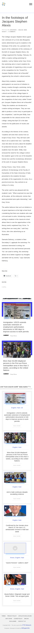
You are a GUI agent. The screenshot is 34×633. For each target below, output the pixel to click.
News (25, 29)
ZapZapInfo (13, 29)
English (20, 29)
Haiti (18, 408)
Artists (12, 557)
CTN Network (26, 625)
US (22, 408)
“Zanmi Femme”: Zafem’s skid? (17, 563)
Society (4, 31)
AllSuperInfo (25, 628)
